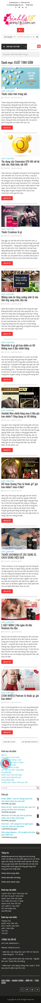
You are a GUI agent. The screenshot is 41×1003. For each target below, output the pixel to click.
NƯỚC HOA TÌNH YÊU (9, 923)
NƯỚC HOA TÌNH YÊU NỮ (11, 777)
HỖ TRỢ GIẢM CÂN (8, 908)
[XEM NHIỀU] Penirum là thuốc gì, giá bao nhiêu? (20, 696)
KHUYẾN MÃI (6, 911)
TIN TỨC (4, 931)
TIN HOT (4, 933)
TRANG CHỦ (6, 921)
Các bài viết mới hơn (29, 742)
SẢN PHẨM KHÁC (7, 780)
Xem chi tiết (7, 127)
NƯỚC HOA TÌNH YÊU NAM (11, 898)
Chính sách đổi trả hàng (10, 877)
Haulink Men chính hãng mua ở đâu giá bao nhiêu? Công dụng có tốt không (20, 414)
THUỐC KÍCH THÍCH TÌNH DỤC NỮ (14, 782)
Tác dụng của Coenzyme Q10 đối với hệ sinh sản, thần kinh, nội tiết (20, 162)
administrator (17, 98)
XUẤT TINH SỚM (16, 54)
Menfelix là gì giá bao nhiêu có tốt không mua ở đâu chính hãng (18, 346)
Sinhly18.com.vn (14, 947)
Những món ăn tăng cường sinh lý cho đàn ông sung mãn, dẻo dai (19, 298)
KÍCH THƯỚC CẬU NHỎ (10, 926)
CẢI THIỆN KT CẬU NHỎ (10, 906)
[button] (39, 46)
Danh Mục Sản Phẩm (13, 46)
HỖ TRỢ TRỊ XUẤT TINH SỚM (12, 896)
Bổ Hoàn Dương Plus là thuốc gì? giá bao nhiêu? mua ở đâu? (19, 485)
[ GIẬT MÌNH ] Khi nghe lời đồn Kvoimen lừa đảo (16, 626)
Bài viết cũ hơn (9, 742)
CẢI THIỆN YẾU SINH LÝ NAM (12, 901)
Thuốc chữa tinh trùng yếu (14, 94)
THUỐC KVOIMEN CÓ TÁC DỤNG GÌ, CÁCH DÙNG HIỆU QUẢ (18, 555)
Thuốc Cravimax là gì (11, 232)
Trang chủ (6, 54)
